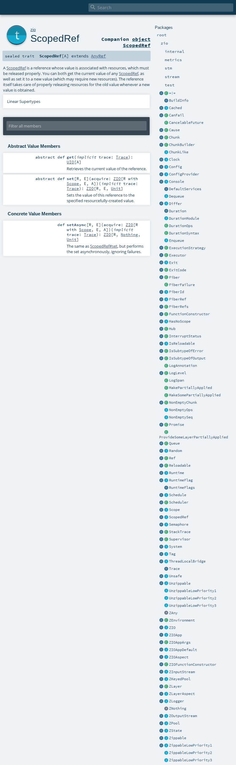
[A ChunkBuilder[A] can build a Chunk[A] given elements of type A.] (166, 145)
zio (33, 29)
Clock (174, 159)
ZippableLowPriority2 (190, 753)
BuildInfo (178, 100)
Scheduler (178, 502)
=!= (172, 93)
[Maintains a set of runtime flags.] (166, 487)
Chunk (174, 137)
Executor (177, 255)
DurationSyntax (184, 233)
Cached (175, 108)
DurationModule (184, 218)
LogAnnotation (183, 365)
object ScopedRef (137, 42)
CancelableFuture (186, 122)
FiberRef (177, 299)
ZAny (173, 613)
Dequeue (176, 196)
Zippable (177, 738)
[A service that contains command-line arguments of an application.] (166, 642)
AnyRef (98, 56)
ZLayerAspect (182, 694)
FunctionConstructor (189, 314)
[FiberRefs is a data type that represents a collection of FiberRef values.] (166, 306)
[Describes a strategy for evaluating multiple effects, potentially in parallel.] (166, 248)
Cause (174, 130)
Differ (175, 204)
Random (175, 451)
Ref (172, 458)
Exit (173, 263)
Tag (172, 554)
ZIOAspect (178, 657)
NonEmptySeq (181, 417)
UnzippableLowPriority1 (192, 591)
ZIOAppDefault (183, 650)
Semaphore (178, 524)
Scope (174, 510)
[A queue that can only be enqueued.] (166, 240)
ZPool (174, 723)
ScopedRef (178, 517)
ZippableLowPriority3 (190, 760)
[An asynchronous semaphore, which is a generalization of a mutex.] (166, 524)
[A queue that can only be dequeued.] (166, 196)
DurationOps (181, 226)
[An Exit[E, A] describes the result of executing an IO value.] (166, 263)
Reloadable (180, 465)
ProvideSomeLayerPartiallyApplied (193, 437)
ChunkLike (178, 152)
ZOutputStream (183, 716)
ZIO (172, 628)
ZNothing (177, 708)
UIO (70, 161)
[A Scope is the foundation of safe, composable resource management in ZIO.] (166, 510)
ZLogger (176, 701)
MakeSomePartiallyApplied (195, 395)
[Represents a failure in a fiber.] (166, 285)
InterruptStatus (185, 336)
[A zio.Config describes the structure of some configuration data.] (166, 167)
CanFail (176, 115)
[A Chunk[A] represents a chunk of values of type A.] (166, 137)
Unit (116, 188)
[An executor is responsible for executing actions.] (166, 255)
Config (175, 167)
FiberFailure (182, 285)
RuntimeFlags (182, 487)
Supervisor (180, 539)
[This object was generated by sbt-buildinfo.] (166, 100)
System (175, 546)
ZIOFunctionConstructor (192, 664)
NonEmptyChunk (183, 402)
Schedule (177, 495)
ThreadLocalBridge (187, 561)
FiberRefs (178, 306)
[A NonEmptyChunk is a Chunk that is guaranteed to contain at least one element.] (166, 402)
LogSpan (176, 380)
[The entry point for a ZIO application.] (166, 650)
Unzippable (180, 583)
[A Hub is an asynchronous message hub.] (166, 329)
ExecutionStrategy (187, 248)
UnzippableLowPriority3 (192, 605)
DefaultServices (185, 189)
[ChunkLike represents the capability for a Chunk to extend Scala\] (166, 152)
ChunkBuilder (182, 145)
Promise (176, 424)
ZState (175, 730)
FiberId (176, 292)
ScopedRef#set (103, 246)
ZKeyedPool (180, 679)
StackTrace (180, 532)
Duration (177, 211)
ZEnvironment (182, 620)
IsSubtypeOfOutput (187, 358)
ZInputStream (182, 672)
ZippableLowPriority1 (190, 745)
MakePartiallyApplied (190, 388)
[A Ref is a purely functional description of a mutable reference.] (166, 458)
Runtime (176, 473)
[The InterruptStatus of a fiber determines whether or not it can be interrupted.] (166, 336)
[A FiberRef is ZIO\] (166, 299)
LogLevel (177, 373)
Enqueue (176, 240)
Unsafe (175, 576)
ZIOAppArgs (180, 642)
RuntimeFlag (181, 480)
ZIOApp (175, 635)
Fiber (174, 277)
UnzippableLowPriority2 (192, 598)
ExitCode (177, 270)
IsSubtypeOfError (186, 351)
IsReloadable (182, 343)
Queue (174, 443)
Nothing (129, 234)
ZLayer (175, 686)
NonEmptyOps (181, 410)
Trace (174, 569)
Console (176, 181)
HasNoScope (180, 321)
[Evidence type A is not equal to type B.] (166, 93)
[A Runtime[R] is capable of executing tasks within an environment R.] (166, 473)
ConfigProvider (184, 174)
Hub (172, 329)
